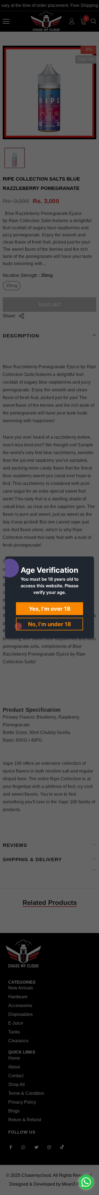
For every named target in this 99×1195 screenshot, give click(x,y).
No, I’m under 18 (49, 624)
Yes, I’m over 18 (49, 608)
